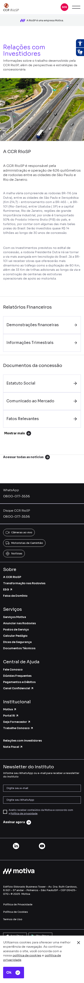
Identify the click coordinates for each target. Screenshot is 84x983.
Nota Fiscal (11, 746)
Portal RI (9, 715)
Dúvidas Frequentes (17, 675)
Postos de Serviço (16, 629)
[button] (64, 7)
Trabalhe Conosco (16, 728)
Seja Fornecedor (15, 721)
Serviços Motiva (14, 617)
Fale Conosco (13, 669)
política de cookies (27, 955)
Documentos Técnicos (19, 648)
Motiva (8, 709)
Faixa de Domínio (15, 595)
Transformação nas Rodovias (24, 583)
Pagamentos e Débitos (19, 682)
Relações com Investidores (22, 740)
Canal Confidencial (16, 688)
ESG (6, 589)
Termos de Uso (12, 919)
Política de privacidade (24, 813)
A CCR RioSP (12, 577)
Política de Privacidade (17, 904)
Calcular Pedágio (15, 635)
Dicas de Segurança (17, 642)
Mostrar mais (14, 433)
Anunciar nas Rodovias (19, 623)
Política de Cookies (15, 912)
